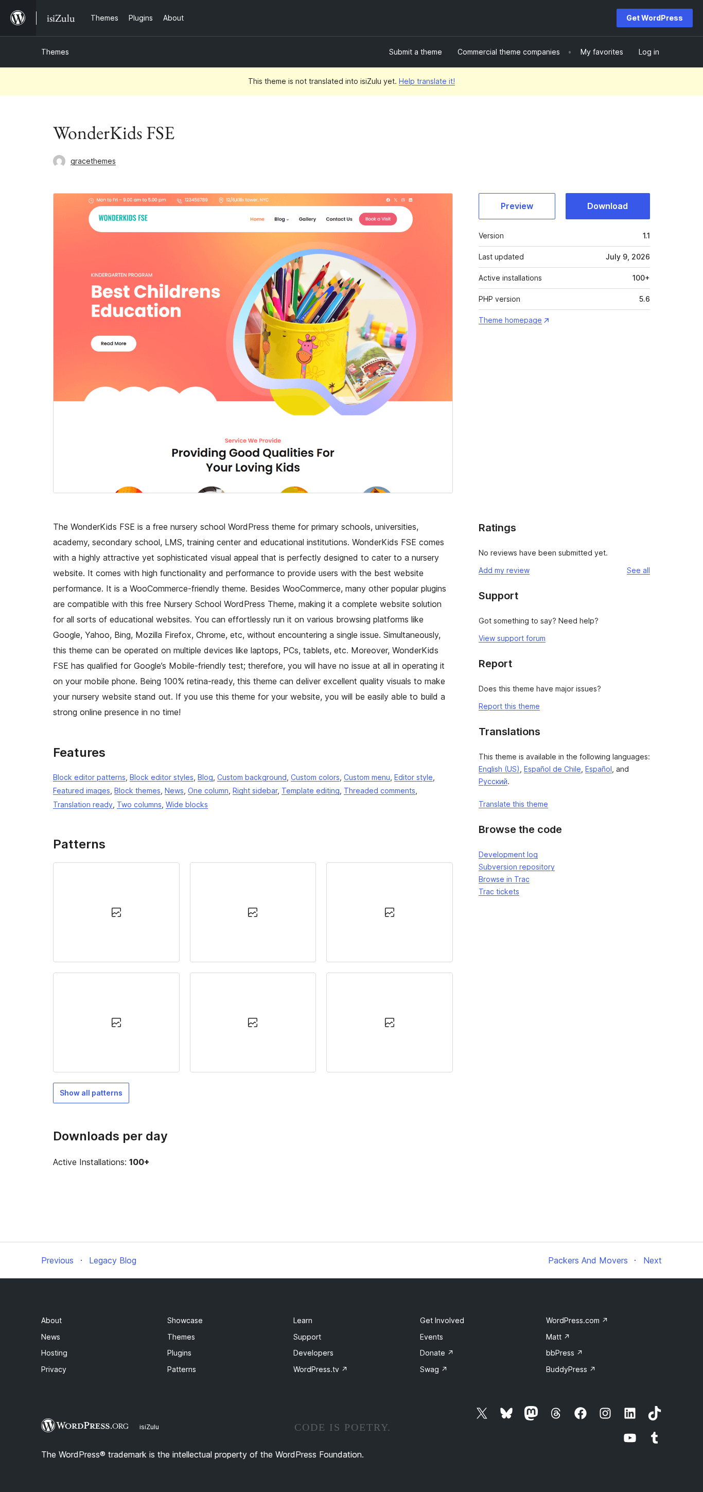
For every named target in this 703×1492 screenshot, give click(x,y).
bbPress (564, 1352)
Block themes (137, 790)
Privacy (53, 1369)
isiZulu (149, 1426)
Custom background (252, 777)
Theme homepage (510, 320)
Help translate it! (427, 81)
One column (208, 790)
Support (307, 1336)
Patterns (181, 1369)
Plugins (179, 1352)
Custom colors (315, 777)
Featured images (81, 790)
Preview (517, 206)
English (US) (499, 769)
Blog (205, 777)
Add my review (504, 570)
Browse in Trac (504, 879)
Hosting (54, 1352)
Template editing (311, 790)
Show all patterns (91, 1092)
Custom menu (367, 777)
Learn (302, 1320)
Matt (558, 1336)
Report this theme (509, 706)
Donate (437, 1352)
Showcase (185, 1320)
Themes (55, 51)
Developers (313, 1352)
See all (638, 570)
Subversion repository (517, 866)
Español (598, 769)
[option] (116, 912)
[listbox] (253, 967)
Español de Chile (552, 769)
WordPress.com (577, 1320)
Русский (493, 781)
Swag (434, 1369)
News (174, 790)
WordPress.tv (320, 1369)
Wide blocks (187, 804)
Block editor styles (162, 777)
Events (431, 1336)
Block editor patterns (89, 777)
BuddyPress (571, 1369)
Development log (508, 854)
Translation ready (83, 804)
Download (607, 206)
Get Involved (442, 1320)
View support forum (512, 638)
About (51, 1320)
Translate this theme (513, 804)
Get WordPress (654, 17)
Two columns (139, 804)
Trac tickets (499, 891)
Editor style (413, 777)
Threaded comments (379, 790)
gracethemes (93, 161)
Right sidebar (255, 790)
